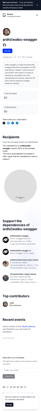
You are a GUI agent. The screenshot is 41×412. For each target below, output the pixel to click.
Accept (9, 405)
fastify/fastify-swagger (19, 236)
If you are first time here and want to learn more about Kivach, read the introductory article (18, 5)
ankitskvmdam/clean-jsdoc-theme (24, 260)
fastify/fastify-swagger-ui (20, 250)
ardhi (12, 303)
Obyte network (28, 326)
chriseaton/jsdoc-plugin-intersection (24, 274)
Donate (7, 51)
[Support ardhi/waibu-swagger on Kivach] (12, 123)
